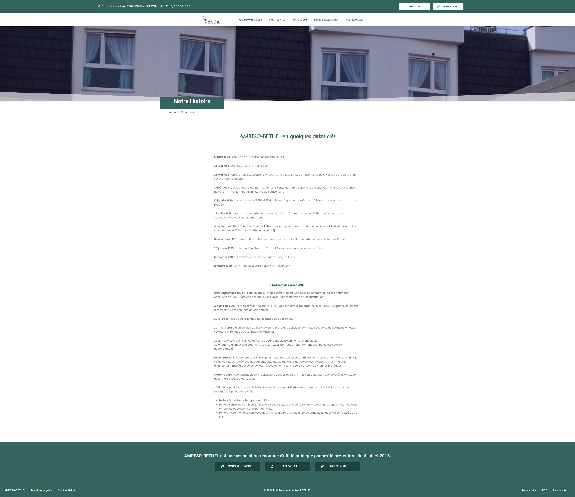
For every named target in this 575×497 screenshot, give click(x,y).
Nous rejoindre (354, 19)
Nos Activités (277, 19)
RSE (544, 490)
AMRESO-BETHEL (14, 490)
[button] (414, 6)
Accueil (174, 112)
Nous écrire (529, 490)
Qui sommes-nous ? (250, 19)
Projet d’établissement (327, 19)
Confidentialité (66, 490)
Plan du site (560, 490)
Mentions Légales (41, 490)
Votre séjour (299, 19)
